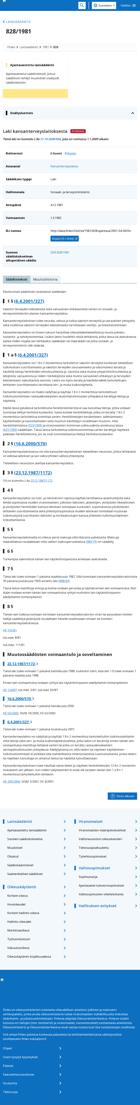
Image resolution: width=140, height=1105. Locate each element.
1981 (45, 47)
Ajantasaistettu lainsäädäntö (26, 830)
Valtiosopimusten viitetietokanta (101, 894)
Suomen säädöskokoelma (24, 839)
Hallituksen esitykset (97, 905)
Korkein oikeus (17, 896)
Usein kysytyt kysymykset (20, 1057)
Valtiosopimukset (94, 868)
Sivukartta (10, 1083)
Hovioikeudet (16, 904)
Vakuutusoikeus (18, 948)
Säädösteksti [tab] (16, 279)
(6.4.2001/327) (29, 301)
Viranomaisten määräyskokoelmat (102, 830)
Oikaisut (13, 856)
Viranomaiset (91, 821)
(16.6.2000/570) (30, 443)
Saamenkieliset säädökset (25, 874)
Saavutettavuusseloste (18, 1074)
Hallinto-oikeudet (19, 922)
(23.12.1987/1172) (33, 473)
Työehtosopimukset (92, 856)
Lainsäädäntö (18, 22)
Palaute (8, 1066)
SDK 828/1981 (59, 252)
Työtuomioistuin (18, 939)
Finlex (11, 47)
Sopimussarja (88, 877)
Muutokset (14, 848)
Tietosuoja (10, 1092)
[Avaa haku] (82, 5)
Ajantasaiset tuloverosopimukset (101, 885)
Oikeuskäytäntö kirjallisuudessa (29, 957)
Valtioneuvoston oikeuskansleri (100, 839)
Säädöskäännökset (20, 865)
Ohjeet (7, 1048)
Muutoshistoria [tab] (45, 279)
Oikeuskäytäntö (21, 886)
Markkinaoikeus (18, 930)
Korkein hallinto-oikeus (23, 913)
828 (55, 47)
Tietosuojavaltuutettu (94, 848)
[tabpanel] (70, 536)
